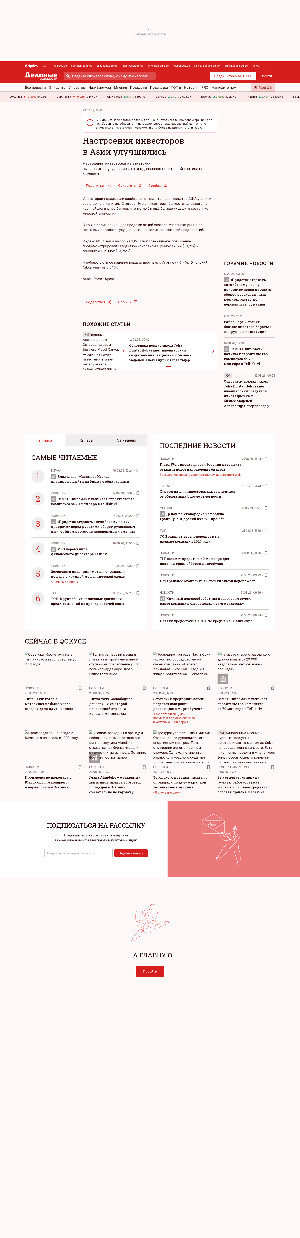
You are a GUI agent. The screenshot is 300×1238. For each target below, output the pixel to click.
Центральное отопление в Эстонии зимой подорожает (207, 581)
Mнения (166, 508)
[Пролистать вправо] (213, 351)
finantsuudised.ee (132, 65)
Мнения (120, 87)
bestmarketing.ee (81, 65)
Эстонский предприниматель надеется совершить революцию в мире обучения (179, 704)
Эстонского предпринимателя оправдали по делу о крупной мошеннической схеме (180, 782)
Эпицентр (57, 87)
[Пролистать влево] (123, 351)
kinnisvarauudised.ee (207, 65)
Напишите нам (224, 87)
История (191, 87)
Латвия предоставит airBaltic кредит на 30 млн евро (206, 621)
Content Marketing (233, 767)
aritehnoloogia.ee (158, 65)
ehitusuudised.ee (107, 65)
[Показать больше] (265, 66)
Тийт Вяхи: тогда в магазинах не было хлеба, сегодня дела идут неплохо (49, 704)
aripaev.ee (60, 65)
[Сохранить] (137, 470)
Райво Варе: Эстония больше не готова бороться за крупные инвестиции (248, 327)
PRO (204, 87)
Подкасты (138, 87)
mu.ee (255, 65)
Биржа (56, 470)
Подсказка (159, 87)
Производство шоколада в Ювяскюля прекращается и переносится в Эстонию (48, 782)
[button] (78, 853)
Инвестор (77, 87)
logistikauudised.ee (236, 65)
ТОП (54, 593)
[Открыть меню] (45, 66)
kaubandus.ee (181, 65)
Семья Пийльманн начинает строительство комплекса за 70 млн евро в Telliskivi (243, 704)
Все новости (35, 87)
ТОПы (176, 87)
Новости (58, 493)
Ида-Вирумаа (99, 87)
